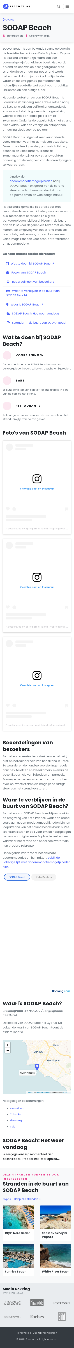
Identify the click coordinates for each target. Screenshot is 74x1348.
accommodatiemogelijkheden (31, 181)
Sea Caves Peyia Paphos (54, 1235)
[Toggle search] (58, 6)
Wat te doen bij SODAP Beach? (32, 263)
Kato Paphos (44, 877)
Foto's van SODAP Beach (28, 272)
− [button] (7, 1050)
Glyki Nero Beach (18, 1233)
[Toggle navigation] (67, 6)
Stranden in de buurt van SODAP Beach (39, 323)
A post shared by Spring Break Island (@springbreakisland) (39, 528)
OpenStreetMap (43, 1092)
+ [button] (7, 1045)
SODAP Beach (17, 877)
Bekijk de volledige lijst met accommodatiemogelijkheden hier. (36, 862)
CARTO (66, 1092)
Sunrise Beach (15, 1271)
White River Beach (56, 1271)
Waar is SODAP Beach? (26, 304)
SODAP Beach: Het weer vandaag (35, 313)
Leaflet (30, 1092)
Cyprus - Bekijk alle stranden (20, 1199)
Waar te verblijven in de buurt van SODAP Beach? (33, 293)
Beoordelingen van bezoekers (32, 282)
